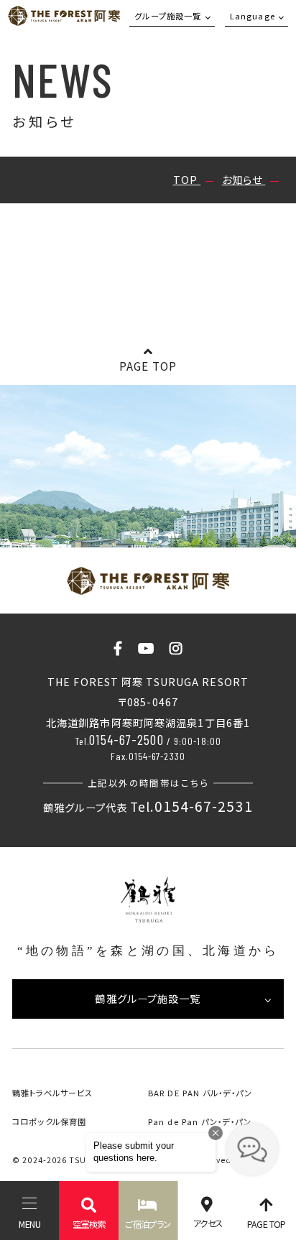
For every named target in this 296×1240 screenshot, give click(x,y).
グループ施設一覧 (167, 16)
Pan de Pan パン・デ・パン (199, 1121)
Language (252, 16)
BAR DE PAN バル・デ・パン (200, 1092)
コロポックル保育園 (49, 1121)
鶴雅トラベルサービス (52, 1092)
